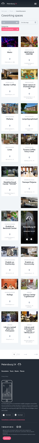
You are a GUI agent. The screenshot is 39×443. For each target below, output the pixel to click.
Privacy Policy (5, 376)
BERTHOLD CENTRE (29, 53)
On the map (24, 22)
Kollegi (10, 294)
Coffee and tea (10, 82)
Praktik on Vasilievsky (10, 263)
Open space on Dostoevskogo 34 (29, 86)
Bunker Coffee (10, 85)
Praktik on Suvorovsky (29, 263)
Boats (17, 371)
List (4, 22)
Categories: (4, 26)
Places (22, 371)
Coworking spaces (29, 179)
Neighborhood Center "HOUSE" (10, 183)
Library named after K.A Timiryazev (10, 329)
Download (8, 415)
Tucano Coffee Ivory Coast (29, 150)
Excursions (5, 371)
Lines (10, 149)
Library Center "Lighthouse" (29, 295)
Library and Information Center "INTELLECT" (29, 329)
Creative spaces (29, 49)
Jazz (10, 49)
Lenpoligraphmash (29, 119)
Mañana (9, 119)
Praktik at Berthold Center (10, 227)
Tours (11, 371)
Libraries (29, 292)
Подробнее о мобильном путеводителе (13, 419)
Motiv (9, 52)
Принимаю (7, 438)
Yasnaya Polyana (29, 182)
